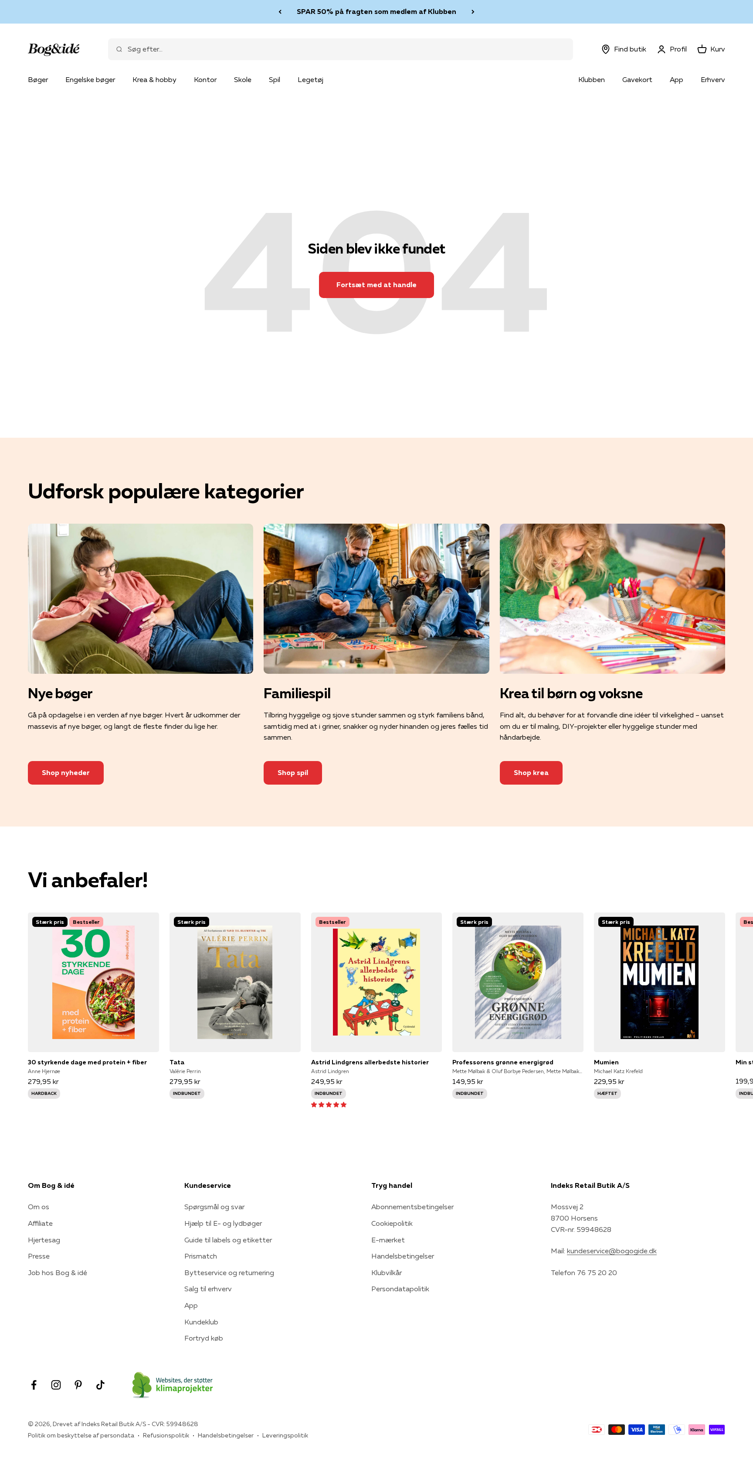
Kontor (205, 79)
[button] (328, 1104)
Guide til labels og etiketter (228, 1239)
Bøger (38, 79)
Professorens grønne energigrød (502, 1062)
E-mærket (388, 1239)
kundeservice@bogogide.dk (612, 1250)
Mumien (606, 1062)
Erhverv (713, 79)
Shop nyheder (66, 772)
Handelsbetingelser (402, 1256)
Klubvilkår (386, 1272)
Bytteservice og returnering (229, 1272)
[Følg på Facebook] (34, 1385)
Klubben (591, 79)
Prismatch (200, 1256)
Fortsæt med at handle (376, 284)
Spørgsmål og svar (214, 1206)
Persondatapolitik (400, 1288)
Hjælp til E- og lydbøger (223, 1223)
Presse (39, 1256)
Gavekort (637, 79)
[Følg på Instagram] (56, 1385)
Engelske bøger (90, 79)
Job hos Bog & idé (57, 1272)
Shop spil (293, 772)
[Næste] (473, 11)
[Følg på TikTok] (100, 1385)
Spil (274, 79)
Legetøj (310, 79)
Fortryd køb (203, 1338)
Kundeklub (201, 1321)
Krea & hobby (154, 79)
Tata (177, 1062)
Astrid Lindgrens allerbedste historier (370, 1062)
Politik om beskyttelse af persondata (81, 1435)
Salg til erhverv (208, 1288)
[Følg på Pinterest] (78, 1385)
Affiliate (40, 1223)
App (676, 79)
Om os (38, 1206)
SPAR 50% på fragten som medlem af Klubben (376, 11)
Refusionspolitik (166, 1435)
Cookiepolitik (392, 1223)
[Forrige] (280, 11)
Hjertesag (44, 1239)
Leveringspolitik (285, 1435)
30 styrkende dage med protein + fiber (87, 1062)
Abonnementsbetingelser (412, 1206)
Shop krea (531, 772)
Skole (242, 79)
